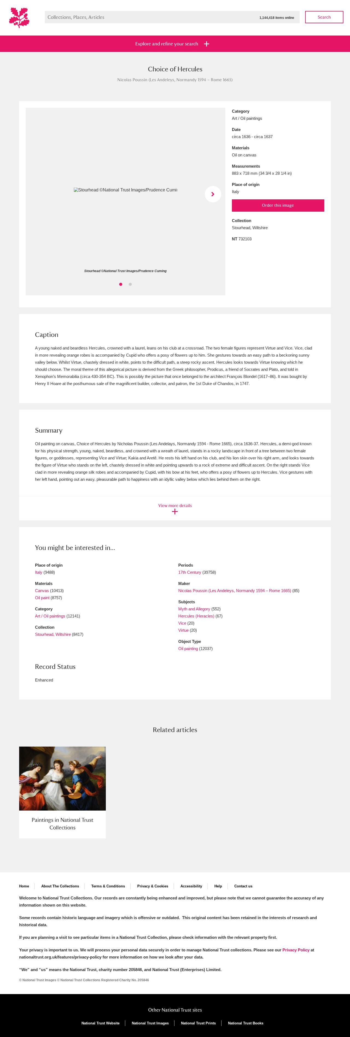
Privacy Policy (296, 950)
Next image (213, 194)
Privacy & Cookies (152, 886)
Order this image (278, 205)
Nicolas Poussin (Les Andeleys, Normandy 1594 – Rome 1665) (234, 590)
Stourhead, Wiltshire (53, 634)
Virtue (183, 630)
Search (324, 17)
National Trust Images (150, 1023)
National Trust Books (245, 1023)
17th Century (189, 572)
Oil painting (188, 648)
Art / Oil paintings (50, 616)
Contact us (243, 886)
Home (24, 886)
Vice (182, 623)
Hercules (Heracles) (196, 616)
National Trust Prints (198, 1023)
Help (218, 886)
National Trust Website (100, 1023)
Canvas (42, 590)
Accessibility (191, 886)
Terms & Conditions (108, 886)
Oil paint (42, 597)
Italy (38, 572)
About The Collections (60, 886)
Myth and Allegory (194, 609)
